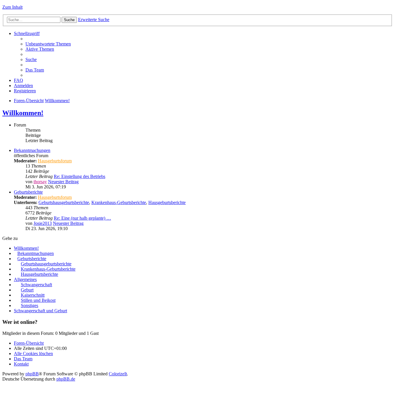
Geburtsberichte (28, 192)
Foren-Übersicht (29, 100)
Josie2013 (43, 223)
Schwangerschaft (36, 284)
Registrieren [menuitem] (25, 90)
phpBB (32, 373)
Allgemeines (25, 279)
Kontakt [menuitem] (21, 363)
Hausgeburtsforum (55, 160)
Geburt (27, 289)
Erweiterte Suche (93, 19)
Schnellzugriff (27, 33)
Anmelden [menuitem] (23, 85)
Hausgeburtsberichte (167, 202)
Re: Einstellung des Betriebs (79, 176)
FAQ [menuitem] (18, 80)
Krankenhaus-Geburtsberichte (118, 202)
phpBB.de (65, 379)
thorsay (40, 181)
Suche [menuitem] (31, 59)
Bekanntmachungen (32, 150)
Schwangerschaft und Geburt (40, 310)
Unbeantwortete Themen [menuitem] (48, 43)
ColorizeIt (118, 373)
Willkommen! (57, 100)
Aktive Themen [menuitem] (39, 49)
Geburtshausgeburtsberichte (63, 202)
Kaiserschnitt (33, 295)
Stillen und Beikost (38, 300)
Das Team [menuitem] (34, 69)
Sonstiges (29, 305)
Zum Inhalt (12, 7)
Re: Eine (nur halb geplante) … (82, 218)
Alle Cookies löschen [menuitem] (33, 353)
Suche (69, 20)
